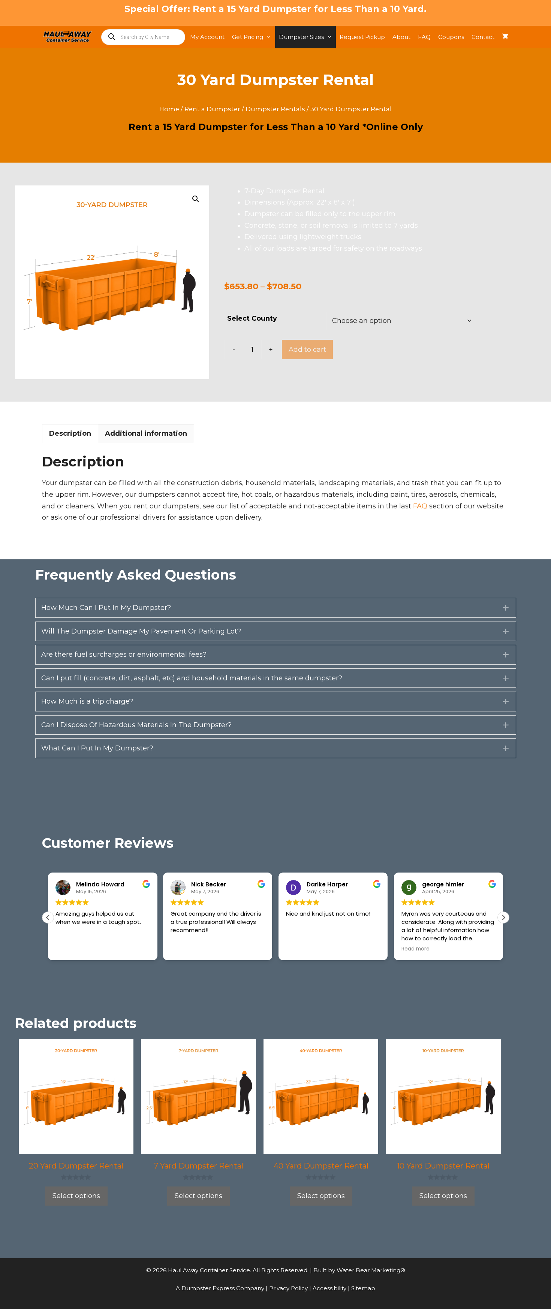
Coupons (451, 36)
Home (169, 109)
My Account (207, 36)
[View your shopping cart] (505, 37)
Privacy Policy (289, 1288)
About (401, 36)
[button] (195, 199)
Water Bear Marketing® (371, 1270)
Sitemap (363, 1288)
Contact (483, 36)
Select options (76, 1196)
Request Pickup (362, 36)
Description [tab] (70, 433)
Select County (252, 318)
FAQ (424, 36)
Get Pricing (247, 36)
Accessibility (330, 1288)
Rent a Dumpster (212, 109)
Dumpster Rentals (275, 109)
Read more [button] (415, 949)
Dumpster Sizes (301, 36)
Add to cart (307, 349)
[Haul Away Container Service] (69, 37)
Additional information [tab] (146, 433)
